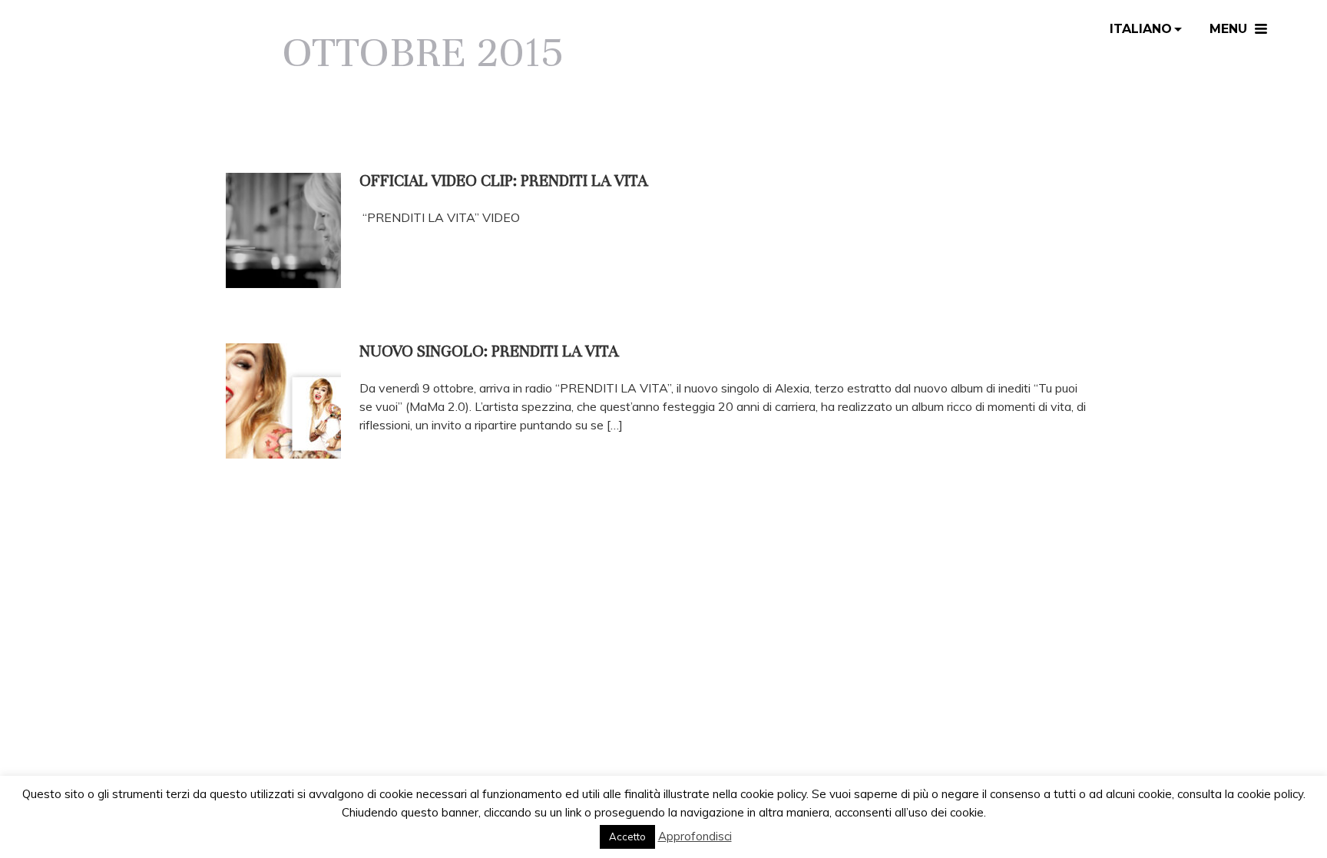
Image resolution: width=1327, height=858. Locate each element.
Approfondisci (695, 836)
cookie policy (1270, 794)
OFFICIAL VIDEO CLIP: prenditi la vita (503, 180)
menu (1228, 29)
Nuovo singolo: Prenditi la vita (488, 351)
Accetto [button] (627, 836)
